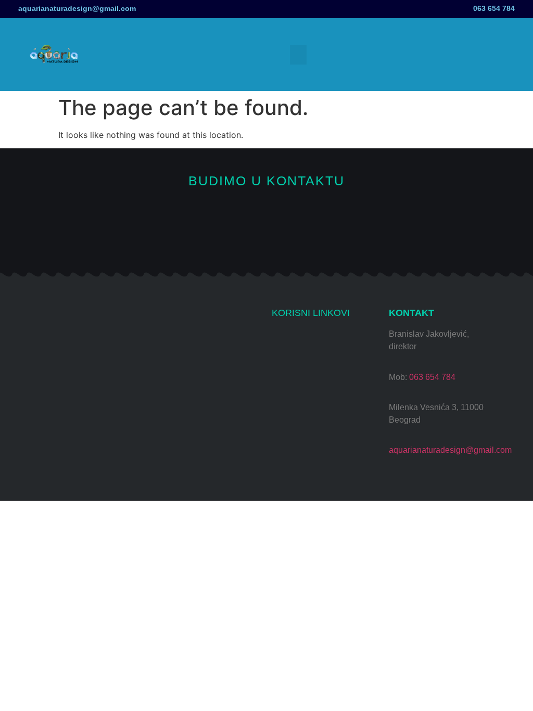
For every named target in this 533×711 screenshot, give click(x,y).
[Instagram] (197, 239)
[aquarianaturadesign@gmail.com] (6, 9)
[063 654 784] (526, 6)
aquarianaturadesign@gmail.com (77, 8)
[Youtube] (232, 239)
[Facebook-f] (267, 239)
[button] (298, 55)
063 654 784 (494, 8)
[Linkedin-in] (336, 239)
